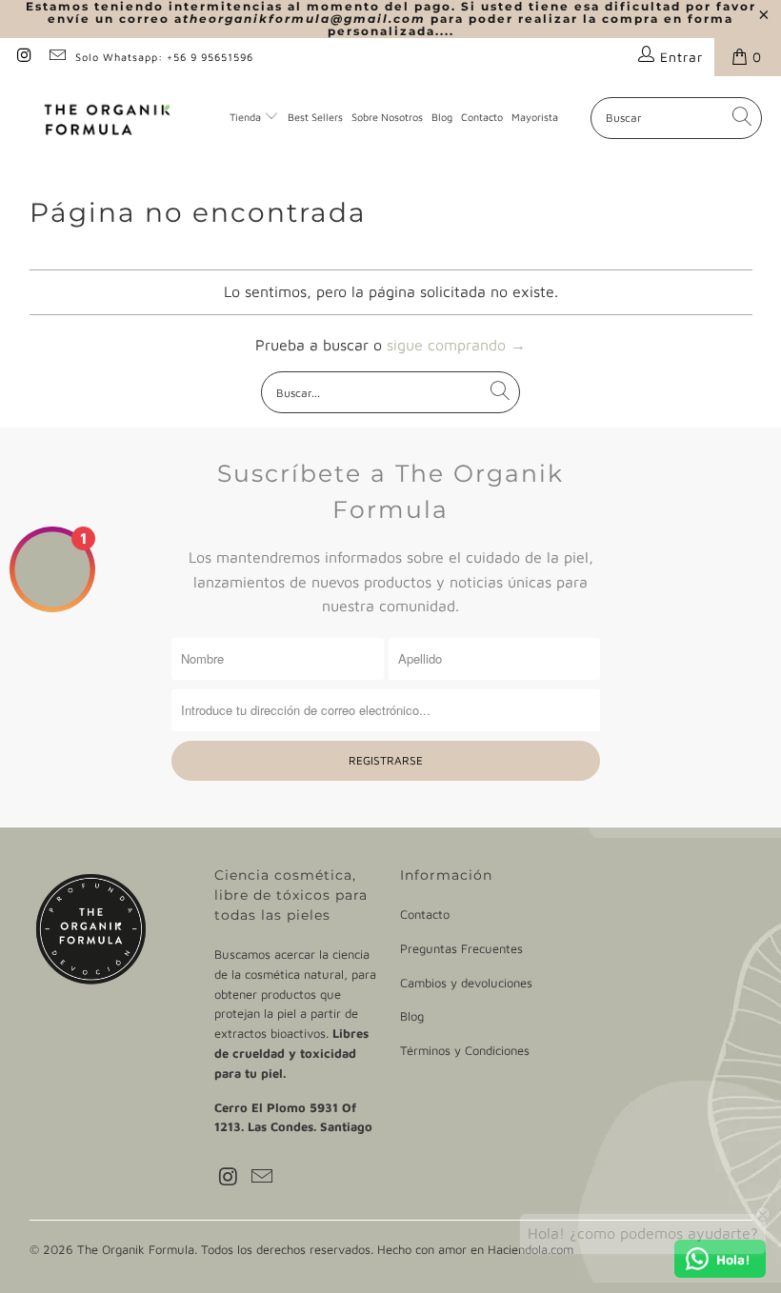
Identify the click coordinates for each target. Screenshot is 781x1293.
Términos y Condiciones (465, 1050)
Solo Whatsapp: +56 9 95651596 (164, 56)
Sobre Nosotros (387, 116)
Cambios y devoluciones (466, 982)
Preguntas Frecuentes (461, 948)
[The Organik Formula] (107, 118)
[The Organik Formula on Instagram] (23, 57)
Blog (441, 116)
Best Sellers (315, 116)
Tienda (245, 116)
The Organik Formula (135, 1249)
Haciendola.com (530, 1249)
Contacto (482, 116)
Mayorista (534, 116)
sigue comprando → (456, 344)
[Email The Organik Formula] (57, 57)
